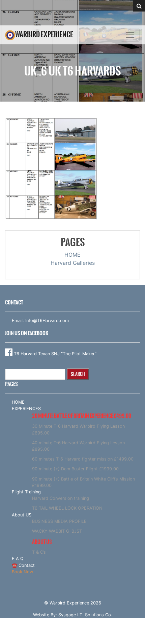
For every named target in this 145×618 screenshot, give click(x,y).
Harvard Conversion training (60, 498)
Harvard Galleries (73, 262)
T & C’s (39, 552)
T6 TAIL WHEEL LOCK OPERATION (67, 508)
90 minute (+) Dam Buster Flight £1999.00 (75, 468)
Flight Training (26, 491)
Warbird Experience (44, 34)
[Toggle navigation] (130, 35)
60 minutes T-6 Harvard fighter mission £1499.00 (83, 459)
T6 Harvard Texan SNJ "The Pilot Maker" (54, 353)
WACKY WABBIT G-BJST (57, 531)
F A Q (18, 558)
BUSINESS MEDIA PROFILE (59, 521)
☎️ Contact (23, 565)
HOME (72, 254)
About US (21, 514)
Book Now (22, 571)
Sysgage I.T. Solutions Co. (85, 614)
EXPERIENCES (26, 408)
